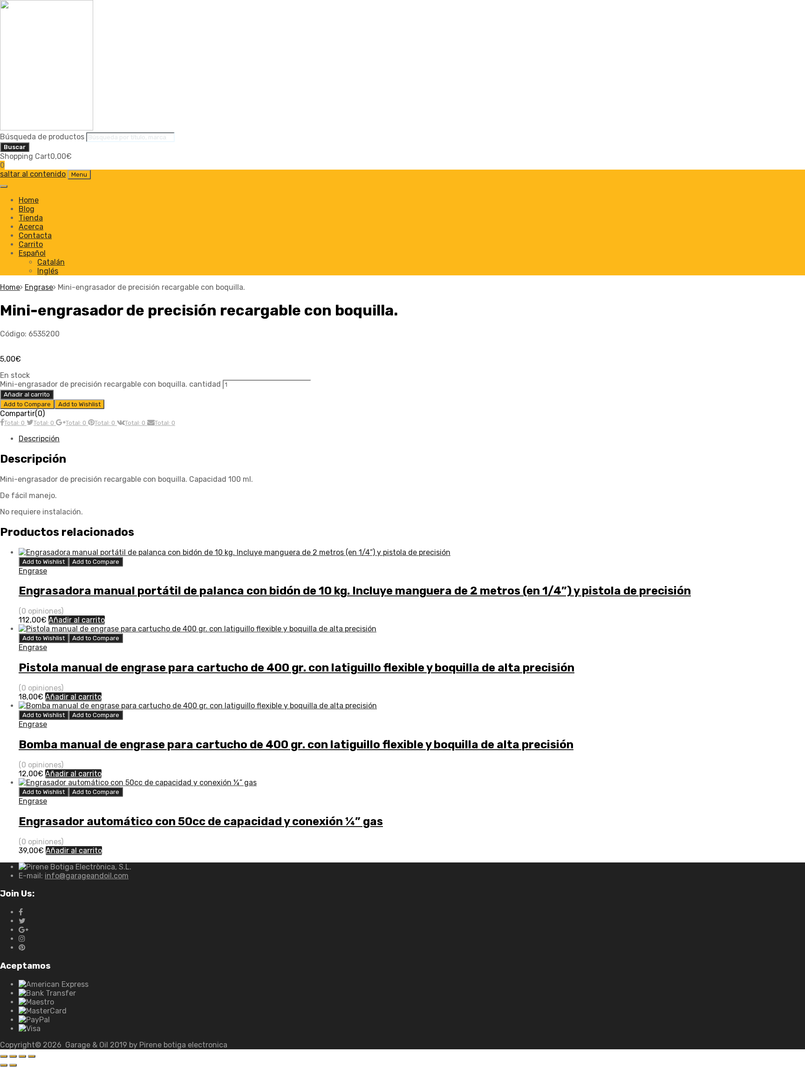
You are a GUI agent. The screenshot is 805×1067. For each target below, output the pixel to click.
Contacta (35, 235)
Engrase (39, 287)
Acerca (31, 226)
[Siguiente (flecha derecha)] (13, 1065)
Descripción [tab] (39, 438)
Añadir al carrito (27, 394)
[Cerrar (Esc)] (31, 1056)
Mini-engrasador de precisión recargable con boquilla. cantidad (110, 384)
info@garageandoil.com (87, 875)
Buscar (15, 147)
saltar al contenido (33, 174)
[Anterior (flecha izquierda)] (3, 1065)
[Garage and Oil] (46, 127)
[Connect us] (21, 912)
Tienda (31, 217)
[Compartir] (22, 1056)
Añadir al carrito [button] (76, 620)
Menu (79, 174)
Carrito (31, 244)
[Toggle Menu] (3, 186)
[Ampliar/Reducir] (3, 1056)
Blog (26, 209)
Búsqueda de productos (43, 136)
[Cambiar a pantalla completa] (13, 1056)
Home (29, 200)
